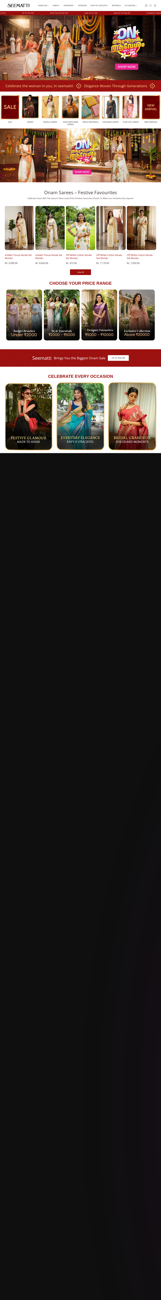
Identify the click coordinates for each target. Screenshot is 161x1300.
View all (80, 272)
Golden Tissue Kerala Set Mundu (18, 257)
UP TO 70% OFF (118, 358)
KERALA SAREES (50, 122)
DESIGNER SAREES (111, 122)
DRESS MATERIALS (91, 122)
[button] (155, 5)
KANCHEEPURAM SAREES (70, 123)
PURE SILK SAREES (131, 122)
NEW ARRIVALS (150, 122)
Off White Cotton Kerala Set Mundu (79, 257)
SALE (10, 122)
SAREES (30, 122)
